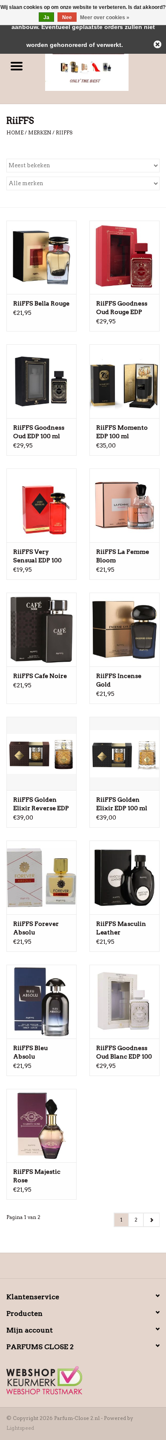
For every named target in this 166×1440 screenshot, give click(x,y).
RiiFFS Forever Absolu (36, 928)
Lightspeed (20, 1428)
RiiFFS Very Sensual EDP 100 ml (37, 556)
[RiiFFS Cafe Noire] (41, 629)
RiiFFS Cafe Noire (40, 675)
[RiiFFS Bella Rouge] (41, 257)
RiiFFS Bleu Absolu (30, 1052)
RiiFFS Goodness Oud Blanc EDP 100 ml (124, 1052)
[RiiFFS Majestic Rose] (41, 1126)
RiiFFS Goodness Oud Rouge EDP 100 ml (121, 308)
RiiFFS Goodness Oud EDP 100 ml (38, 431)
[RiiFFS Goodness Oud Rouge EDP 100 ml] (124, 257)
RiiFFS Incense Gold (118, 680)
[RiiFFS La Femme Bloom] (124, 505)
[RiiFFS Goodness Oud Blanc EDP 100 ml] (124, 1002)
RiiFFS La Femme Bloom (122, 556)
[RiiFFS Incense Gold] (124, 629)
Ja (46, 17)
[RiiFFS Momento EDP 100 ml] (124, 381)
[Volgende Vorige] (151, 1220)
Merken (39, 132)
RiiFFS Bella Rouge (41, 303)
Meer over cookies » (104, 17)
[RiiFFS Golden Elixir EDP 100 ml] (124, 754)
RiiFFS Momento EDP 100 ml (122, 431)
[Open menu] (16, 65)
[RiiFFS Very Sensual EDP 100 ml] (41, 505)
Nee (67, 17)
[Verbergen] (157, 44)
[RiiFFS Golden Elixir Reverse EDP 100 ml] (41, 754)
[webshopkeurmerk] (83, 1380)
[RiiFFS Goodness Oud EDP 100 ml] (41, 381)
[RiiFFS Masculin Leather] (124, 877)
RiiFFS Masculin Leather (121, 928)
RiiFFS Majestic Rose (36, 1176)
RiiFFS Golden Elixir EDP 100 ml (121, 804)
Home (14, 132)
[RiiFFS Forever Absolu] (41, 877)
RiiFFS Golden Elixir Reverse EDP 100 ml (41, 804)
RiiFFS (64, 132)
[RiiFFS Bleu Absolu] (41, 1002)
